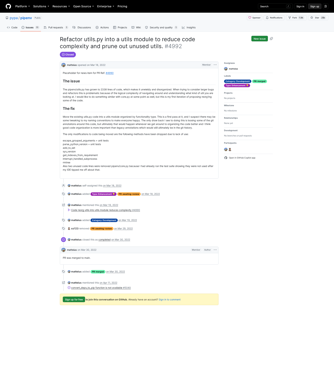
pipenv (26, 18)
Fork (297, 17)
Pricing (122, 6)
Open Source (82, 6)
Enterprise (104, 6)
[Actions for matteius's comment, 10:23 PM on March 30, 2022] (215, 249)
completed (104, 239)
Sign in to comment (170, 299)
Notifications (276, 17)
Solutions (39, 6)
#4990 (110, 72)
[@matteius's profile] (63, 64)
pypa (14, 18)
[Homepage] (8, 6)
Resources (60, 6)
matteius (72, 64)
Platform (21, 6)
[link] (75, 185)
